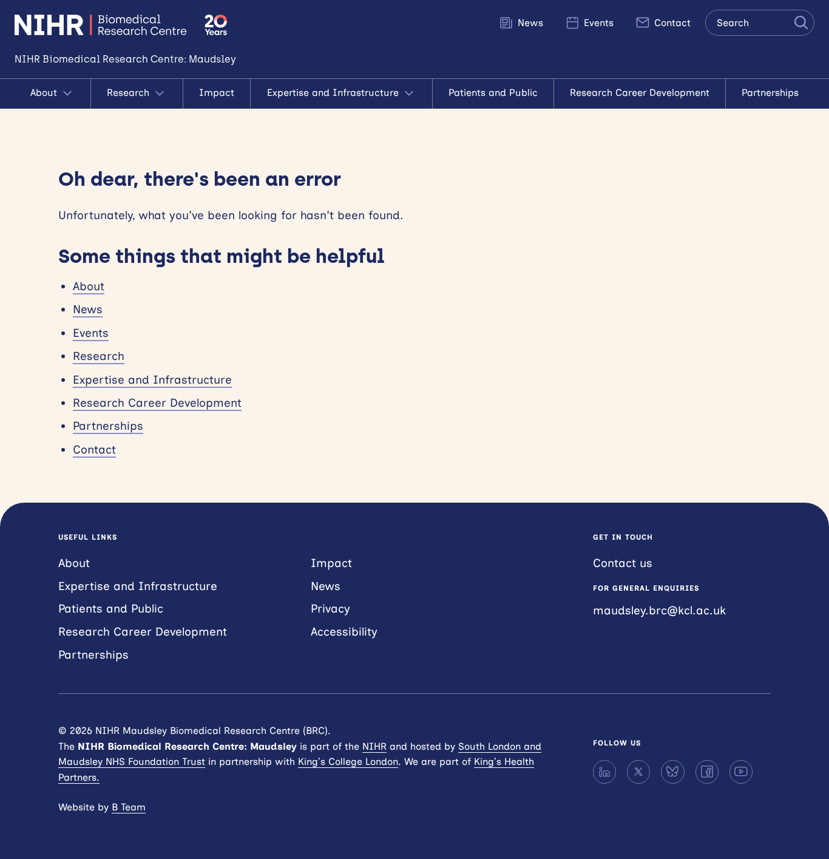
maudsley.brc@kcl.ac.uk (659, 610)
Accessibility (344, 632)
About (45, 92)
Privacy (330, 609)
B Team (129, 807)
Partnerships (770, 92)
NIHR (374, 746)
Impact (216, 92)
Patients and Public (493, 92)
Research (129, 92)
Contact (671, 23)
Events (597, 23)
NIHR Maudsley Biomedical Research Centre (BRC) (102, 25)
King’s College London (348, 761)
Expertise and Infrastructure (334, 92)
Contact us (622, 563)
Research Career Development (639, 92)
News (529, 23)
